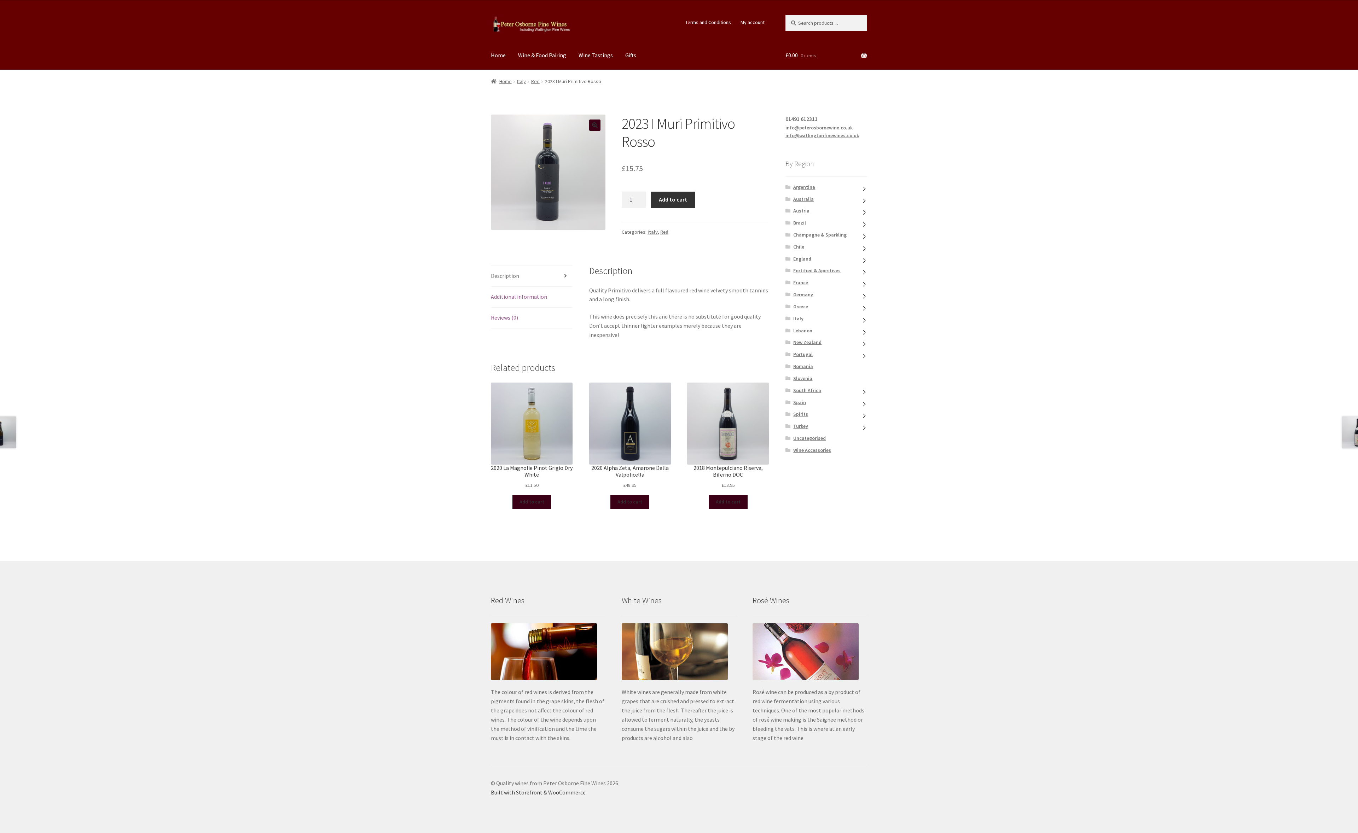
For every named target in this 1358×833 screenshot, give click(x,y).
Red (535, 81)
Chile (798, 247)
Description (505, 275)
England (802, 259)
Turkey (800, 426)
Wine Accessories (812, 450)
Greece (800, 306)
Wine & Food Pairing (542, 55)
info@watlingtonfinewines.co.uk (822, 135)
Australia (803, 199)
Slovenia (802, 378)
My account (753, 22)
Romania (803, 366)
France (800, 282)
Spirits (800, 414)
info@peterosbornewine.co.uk (819, 127)
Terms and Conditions (708, 22)
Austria (801, 211)
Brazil (799, 223)
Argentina (804, 187)
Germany (803, 294)
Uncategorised (809, 438)
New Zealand (807, 342)
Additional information (519, 296)
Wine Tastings (596, 55)
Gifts (630, 55)
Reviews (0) (504, 317)
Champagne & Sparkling (820, 235)
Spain (799, 402)
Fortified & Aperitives (817, 270)
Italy (521, 81)
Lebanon (802, 330)
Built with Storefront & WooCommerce (538, 792)
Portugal (803, 354)
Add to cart (673, 199)
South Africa (807, 390)
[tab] (532, 276)
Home (498, 55)
